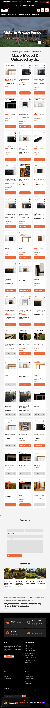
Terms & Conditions (8, 678)
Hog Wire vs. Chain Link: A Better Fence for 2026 (8, 583)
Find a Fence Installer (29, 678)
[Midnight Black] (44, 65)
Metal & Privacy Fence (12, 38)
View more (6, 608)
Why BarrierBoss (28, 683)
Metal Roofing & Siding (30, 660)
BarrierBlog (27, 674)
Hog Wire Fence (28, 645)
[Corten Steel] (29, 71)
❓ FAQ (1, 515)
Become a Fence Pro (29, 680)
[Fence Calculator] (38, 10)
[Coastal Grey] (29, 69)
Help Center (14, 634)
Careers (26, 673)
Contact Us (6, 674)
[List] (43, 42)
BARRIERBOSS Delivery (9, 673)
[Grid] (39, 42)
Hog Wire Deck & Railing (30, 650)
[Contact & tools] (47, 705)
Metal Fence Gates (29, 655)
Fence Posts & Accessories (31, 657)
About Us (27, 671)
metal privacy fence (20, 597)
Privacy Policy (7, 676)
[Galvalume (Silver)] (14, 304)
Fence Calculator (28, 664)
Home (5, 38)
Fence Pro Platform (29, 676)
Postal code (36, 2)
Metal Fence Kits (28, 648)
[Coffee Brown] (29, 67)
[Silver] (29, 298)
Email (26, 528)
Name (8, 528)
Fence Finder (28, 681)
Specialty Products (29, 662)
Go (47, 2)
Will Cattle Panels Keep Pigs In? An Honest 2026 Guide (19, 583)
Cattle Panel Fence (29, 652)
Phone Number (10, 533)
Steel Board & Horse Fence (30, 653)
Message (9, 538)
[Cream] (14, 241)
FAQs (5, 671)
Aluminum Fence (28, 658)
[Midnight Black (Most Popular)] (29, 65)
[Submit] (24, 696)
